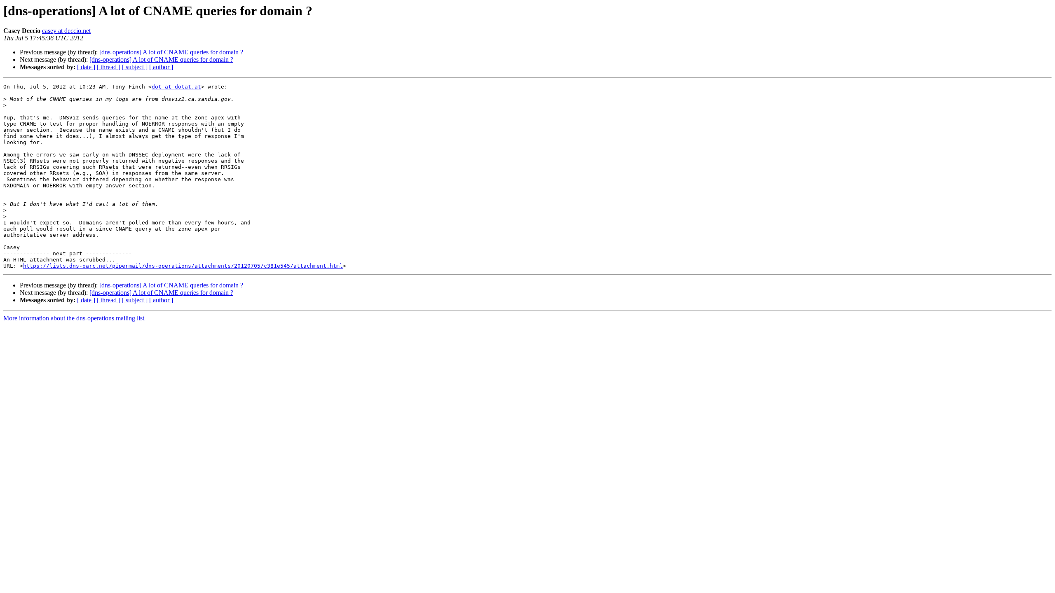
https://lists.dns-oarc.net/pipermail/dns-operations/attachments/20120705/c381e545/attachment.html (183, 266)
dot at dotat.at (176, 87)
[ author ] (161, 66)
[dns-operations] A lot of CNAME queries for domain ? (171, 52)
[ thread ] (108, 66)
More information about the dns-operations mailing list (73, 318)
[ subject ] (135, 66)
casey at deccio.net (66, 30)
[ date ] (86, 66)
